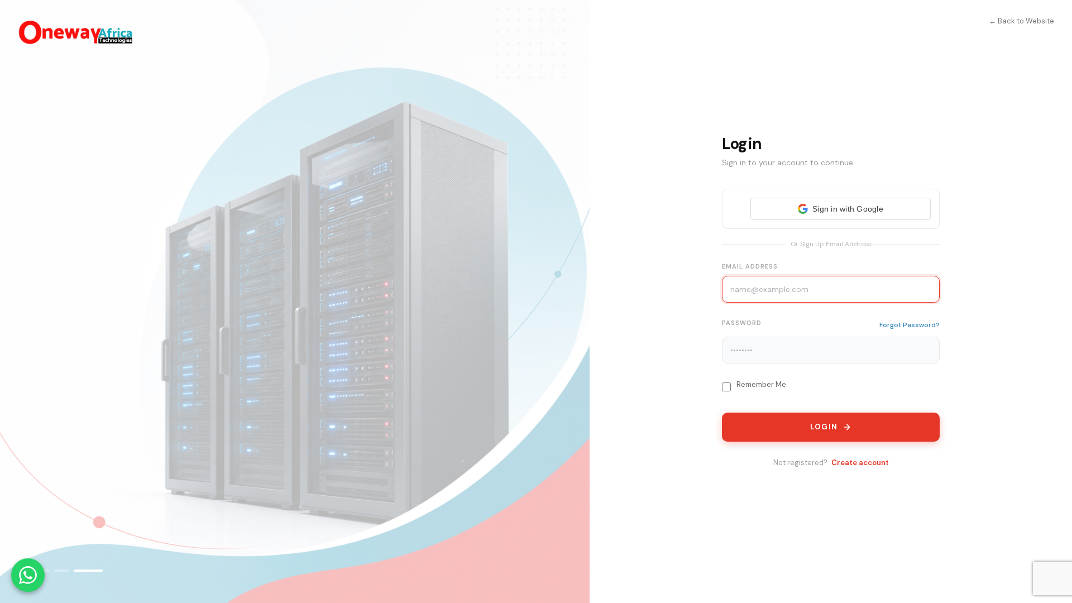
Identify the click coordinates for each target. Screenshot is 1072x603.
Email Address (750, 266)
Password (742, 323)
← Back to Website (1021, 21)
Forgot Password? (909, 324)
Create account (860, 462)
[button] (840, 209)
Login (824, 427)
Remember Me (761, 384)
